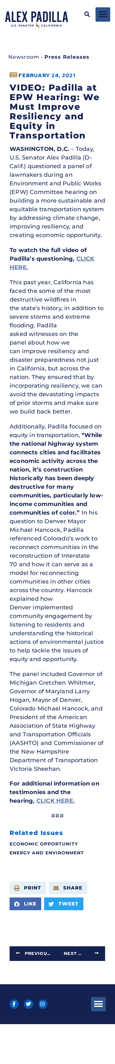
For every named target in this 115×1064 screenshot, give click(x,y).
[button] (87, 14)
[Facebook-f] (14, 1004)
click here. (55, 800)
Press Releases (66, 57)
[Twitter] (28, 1004)
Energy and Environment (47, 853)
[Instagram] (43, 1004)
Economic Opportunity (44, 844)
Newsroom (23, 57)
